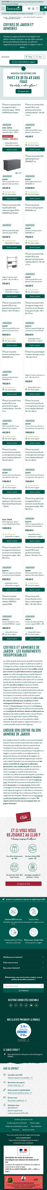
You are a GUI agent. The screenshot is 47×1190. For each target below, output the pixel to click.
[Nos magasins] (29, 8)
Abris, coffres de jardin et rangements (33, 17)
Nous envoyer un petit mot (16, 1100)
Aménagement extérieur (15, 17)
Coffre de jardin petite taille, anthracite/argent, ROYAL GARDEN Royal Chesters (10, 233)
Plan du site (15, 1130)
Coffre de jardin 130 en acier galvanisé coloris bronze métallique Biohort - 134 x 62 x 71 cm (35, 133)
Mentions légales (35, 1123)
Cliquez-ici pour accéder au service (18, 1093)
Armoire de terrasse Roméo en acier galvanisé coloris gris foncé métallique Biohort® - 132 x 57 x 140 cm (35, 429)
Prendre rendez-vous (14, 1085)
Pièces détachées (36, 1126)
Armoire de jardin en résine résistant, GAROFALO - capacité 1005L (11, 624)
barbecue (39, 706)
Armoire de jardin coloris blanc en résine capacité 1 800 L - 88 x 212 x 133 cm (35, 624)
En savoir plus (23, 91)
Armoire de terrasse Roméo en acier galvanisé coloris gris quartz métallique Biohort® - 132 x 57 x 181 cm (11, 478)
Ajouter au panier (12, 149)
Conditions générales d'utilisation (17, 1123)
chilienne (11, 708)
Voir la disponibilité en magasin (24, 62)
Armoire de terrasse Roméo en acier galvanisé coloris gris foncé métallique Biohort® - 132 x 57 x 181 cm (35, 478)
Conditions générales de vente (23, 1119)
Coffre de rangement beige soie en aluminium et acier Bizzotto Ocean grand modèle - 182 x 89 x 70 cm (35, 331)
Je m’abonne (23, 990)
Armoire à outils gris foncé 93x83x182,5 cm (10, 378)
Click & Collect (34, 919)
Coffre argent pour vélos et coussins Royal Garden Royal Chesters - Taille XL (10, 524)
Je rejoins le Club (23, 883)
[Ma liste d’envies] (37, 8)
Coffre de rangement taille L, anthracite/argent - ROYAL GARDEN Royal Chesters (10, 132)
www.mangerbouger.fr (23, 1137)
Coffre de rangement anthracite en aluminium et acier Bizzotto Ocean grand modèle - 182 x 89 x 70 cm (12, 576)
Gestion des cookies (29, 1130)
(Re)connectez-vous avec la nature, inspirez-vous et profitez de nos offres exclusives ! (23, 978)
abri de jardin (11, 785)
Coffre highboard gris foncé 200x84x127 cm (33, 183)
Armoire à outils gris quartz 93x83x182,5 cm (33, 232)
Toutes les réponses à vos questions (19, 1077)
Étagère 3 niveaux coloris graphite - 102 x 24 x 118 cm (10, 278)
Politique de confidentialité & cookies (16, 1126)
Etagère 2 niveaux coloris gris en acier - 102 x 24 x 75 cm (35, 376)
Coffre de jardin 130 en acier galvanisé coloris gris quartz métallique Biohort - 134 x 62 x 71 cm (35, 282)
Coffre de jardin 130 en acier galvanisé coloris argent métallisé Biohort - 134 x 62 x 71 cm (11, 429)
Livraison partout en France (13, 940)
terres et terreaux (17, 706)
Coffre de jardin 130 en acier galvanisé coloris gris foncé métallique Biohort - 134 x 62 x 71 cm (12, 185)
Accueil (5, 17)
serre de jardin (25, 785)
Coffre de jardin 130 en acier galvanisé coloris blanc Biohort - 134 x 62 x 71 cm (34, 575)
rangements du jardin (12, 669)
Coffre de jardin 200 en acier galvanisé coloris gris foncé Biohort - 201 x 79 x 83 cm (11, 330)
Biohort (11, 719)
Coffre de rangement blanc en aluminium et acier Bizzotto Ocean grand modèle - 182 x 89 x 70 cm (35, 527)
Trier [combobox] (39, 57)
